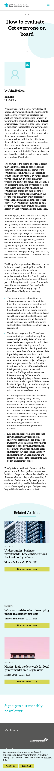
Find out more (24, 569)
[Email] (27, 65)
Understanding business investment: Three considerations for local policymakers (25, 554)
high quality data (24, 340)
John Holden (16, 90)
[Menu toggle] (48, 5)
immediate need (28, 237)
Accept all (10, 766)
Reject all (26, 766)
